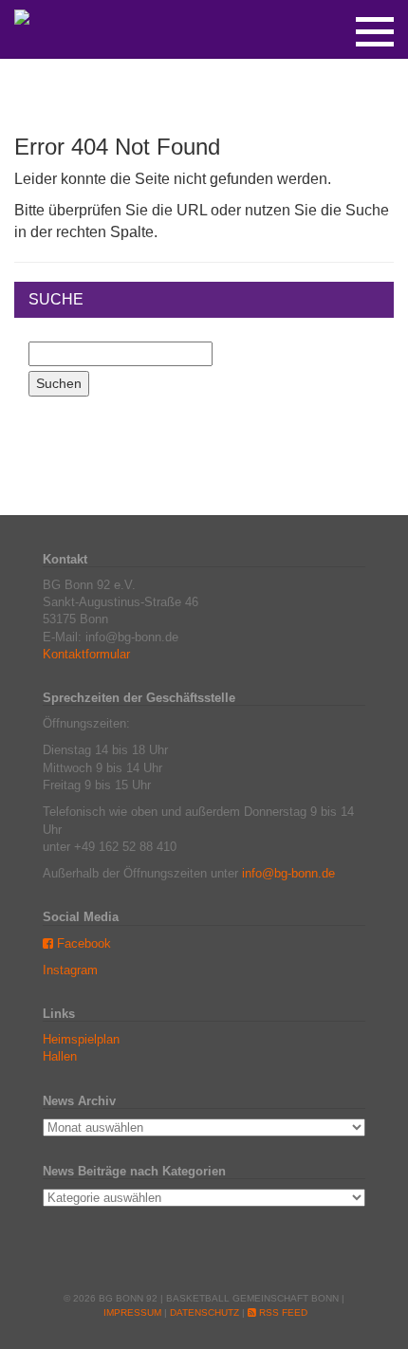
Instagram (70, 970)
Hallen (60, 1056)
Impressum (132, 1312)
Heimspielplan (81, 1039)
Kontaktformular (86, 654)
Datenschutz (204, 1312)
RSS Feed (281, 1312)
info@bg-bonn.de (288, 873)
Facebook (82, 943)
